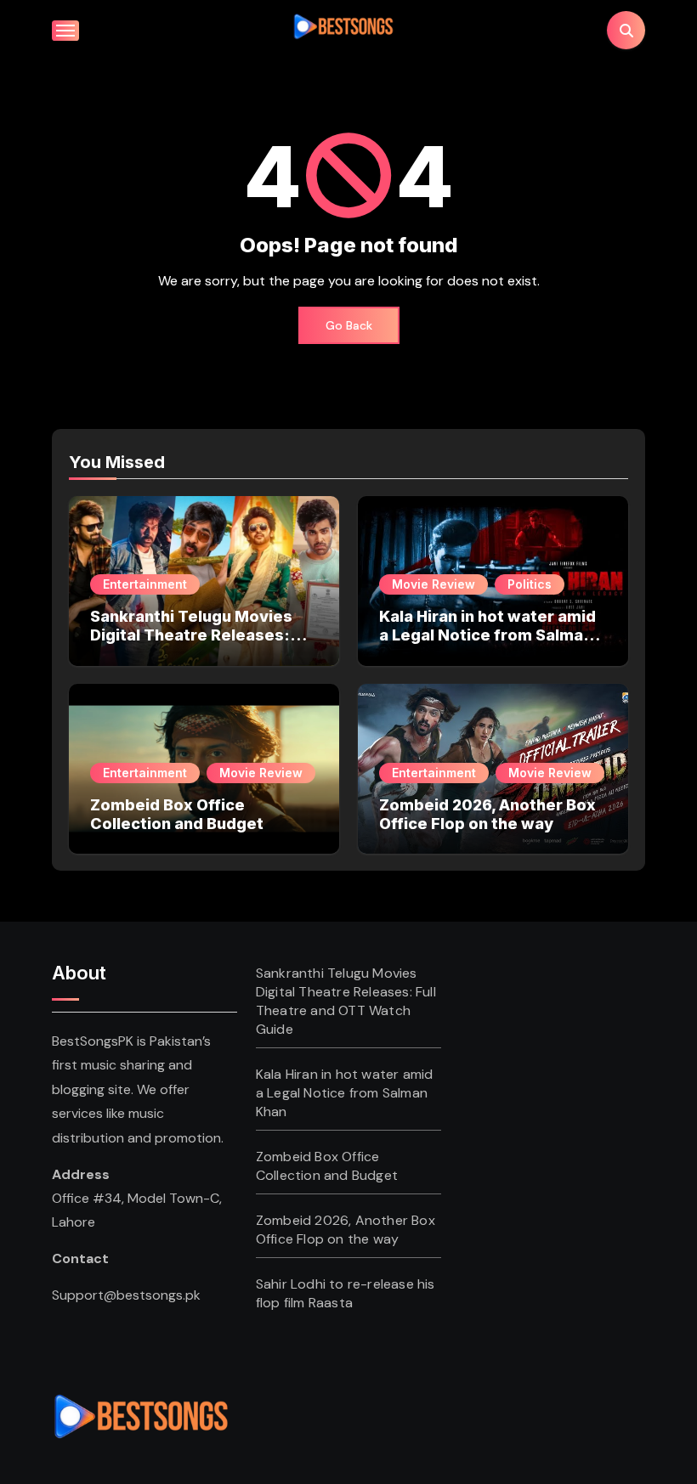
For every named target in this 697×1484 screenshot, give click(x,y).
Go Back (349, 325)
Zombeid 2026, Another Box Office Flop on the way (487, 814)
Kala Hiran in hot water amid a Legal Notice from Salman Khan (487, 634)
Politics (529, 584)
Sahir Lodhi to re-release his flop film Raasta (345, 1293)
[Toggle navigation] (65, 30)
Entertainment (145, 584)
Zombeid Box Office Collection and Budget (177, 814)
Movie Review (433, 584)
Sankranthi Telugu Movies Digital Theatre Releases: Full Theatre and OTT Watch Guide (198, 643)
